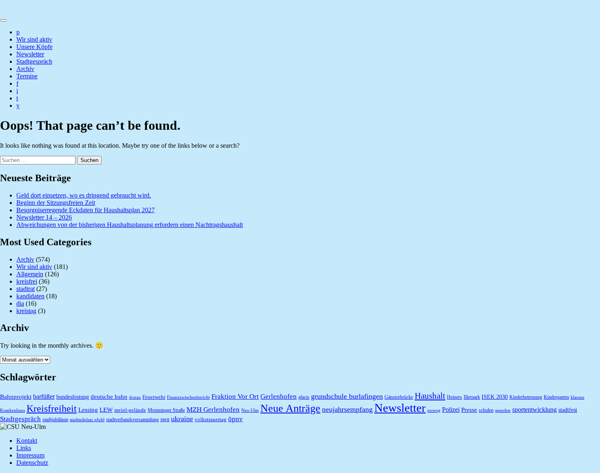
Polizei (451, 409)
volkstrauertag (211, 419)
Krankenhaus (12, 410)
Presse (469, 409)
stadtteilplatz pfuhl (87, 419)
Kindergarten (556, 397)
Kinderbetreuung (525, 397)
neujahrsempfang (347, 409)
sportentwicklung (534, 409)
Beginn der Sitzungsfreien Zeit (55, 202)
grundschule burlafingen (347, 396)
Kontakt (26, 440)
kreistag (26, 310)
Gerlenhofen (278, 396)
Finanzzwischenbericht (188, 397)
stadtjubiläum (55, 419)
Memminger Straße (166, 410)
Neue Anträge (290, 408)
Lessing (88, 409)
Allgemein (29, 274)
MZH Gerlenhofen (213, 409)
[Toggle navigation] (3, 20)
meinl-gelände (130, 410)
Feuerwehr (153, 397)
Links (23, 447)
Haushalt (430, 396)
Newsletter (30, 54)
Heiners (454, 397)
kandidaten (30, 296)
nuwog (433, 410)
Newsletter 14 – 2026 (44, 217)
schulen (486, 410)
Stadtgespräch (34, 61)
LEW (106, 409)
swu (164, 419)
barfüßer (44, 396)
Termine (27, 76)
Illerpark (472, 397)
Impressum (30, 455)
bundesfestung (72, 397)
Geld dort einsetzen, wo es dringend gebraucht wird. (83, 195)
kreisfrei (26, 281)
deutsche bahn (109, 396)
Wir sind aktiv (34, 39)
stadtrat (25, 288)
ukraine (182, 419)
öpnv (235, 419)
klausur (577, 397)
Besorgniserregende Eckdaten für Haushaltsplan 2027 (85, 210)
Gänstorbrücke (398, 397)
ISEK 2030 (495, 397)
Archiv (25, 68)
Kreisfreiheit (52, 408)
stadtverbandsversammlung (132, 419)
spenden (503, 410)
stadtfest (567, 410)
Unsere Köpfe (34, 46)
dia (20, 303)
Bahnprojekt (15, 396)
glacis (303, 397)
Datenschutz (32, 462)
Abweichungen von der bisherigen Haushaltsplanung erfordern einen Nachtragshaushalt (129, 224)
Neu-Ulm (250, 410)
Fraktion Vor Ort (235, 396)
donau (135, 397)
